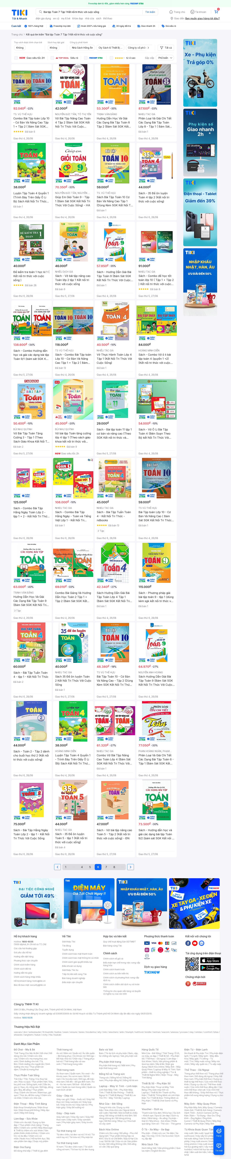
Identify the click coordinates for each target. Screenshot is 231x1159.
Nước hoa (25, 1138)
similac (198, 1032)
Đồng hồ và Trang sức (112, 1073)
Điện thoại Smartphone (25, 1107)
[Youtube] (195, 943)
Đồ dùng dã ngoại (204, 1076)
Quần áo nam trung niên (74, 1087)
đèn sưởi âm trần (198, 1152)
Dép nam (71, 1119)
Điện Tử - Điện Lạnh (196, 1049)
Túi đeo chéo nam (74, 1146)
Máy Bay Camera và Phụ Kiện (202, 1122)
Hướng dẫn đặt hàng (23, 956)
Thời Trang (168, 1053)
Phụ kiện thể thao (203, 1079)
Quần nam (75, 1073)
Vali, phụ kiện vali (129, 1056)
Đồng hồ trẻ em (130, 1080)
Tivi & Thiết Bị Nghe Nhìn (159, 1073)
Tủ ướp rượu (215, 1064)
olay (191, 1032)
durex (82, 1032)
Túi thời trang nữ (66, 1130)
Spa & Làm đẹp (162, 1115)
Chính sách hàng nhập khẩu (27, 977)
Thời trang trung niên (72, 1064)
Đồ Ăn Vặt (109, 1141)
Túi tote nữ (74, 1137)
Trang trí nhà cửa (107, 1107)
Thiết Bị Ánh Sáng (203, 1110)
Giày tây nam (77, 1117)
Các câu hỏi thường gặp (25, 948)
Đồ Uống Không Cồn (116, 1144)
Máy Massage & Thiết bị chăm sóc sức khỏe (33, 1129)
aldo (122, 1032)
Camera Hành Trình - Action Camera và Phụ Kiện (203, 1113)
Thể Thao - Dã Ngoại (196, 1069)
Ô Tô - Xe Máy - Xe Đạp (155, 1129)
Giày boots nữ (68, 1104)
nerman (156, 1032)
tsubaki (57, 1035)
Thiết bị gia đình (40, 1151)
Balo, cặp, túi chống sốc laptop (118, 1054)
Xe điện (170, 1133)
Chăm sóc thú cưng (108, 1133)
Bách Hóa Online (109, 1129)
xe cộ (56, 18)
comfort (208, 1032)
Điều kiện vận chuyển (72, 982)
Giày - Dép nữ (64, 1095)
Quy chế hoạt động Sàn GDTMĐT (119, 941)
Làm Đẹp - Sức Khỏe (26, 1118)
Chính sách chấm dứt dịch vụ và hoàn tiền (121, 985)
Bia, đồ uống (25, 1090)
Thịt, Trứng (29, 1079)
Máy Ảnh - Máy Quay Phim (200, 1103)
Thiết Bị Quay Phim (201, 1121)
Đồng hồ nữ (116, 1077)
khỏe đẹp (77, 18)
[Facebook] (188, 943)
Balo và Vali (106, 1049)
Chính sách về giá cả (113, 958)
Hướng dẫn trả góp (23, 973)
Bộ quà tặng (113, 1146)
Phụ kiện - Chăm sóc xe (153, 1133)
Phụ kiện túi (87, 1137)
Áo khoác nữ (79, 1056)
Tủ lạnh (193, 1056)
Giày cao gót (62, 1099)
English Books (159, 1151)
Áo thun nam (62, 1073)
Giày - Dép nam (65, 1113)
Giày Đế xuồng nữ (75, 1107)
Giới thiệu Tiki (68, 941)
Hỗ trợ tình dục (38, 1138)
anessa (174, 1032)
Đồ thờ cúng (110, 1121)
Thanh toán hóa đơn (151, 1113)
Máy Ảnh (210, 1123)
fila (50, 1035)
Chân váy (77, 1058)
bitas (216, 1032)
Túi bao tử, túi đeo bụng (82, 1149)
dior (25, 1032)
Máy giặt (194, 1058)
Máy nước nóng (202, 1061)
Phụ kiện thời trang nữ (109, 1065)
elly (99, 1032)
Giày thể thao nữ (209, 1092)
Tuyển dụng (68, 950)
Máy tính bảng (27, 1113)
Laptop (126, 1098)
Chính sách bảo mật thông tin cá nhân (80, 958)
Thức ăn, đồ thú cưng (29, 1095)
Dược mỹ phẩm (40, 1141)
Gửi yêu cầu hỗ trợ (22, 952)
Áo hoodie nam (69, 1079)
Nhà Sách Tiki (150, 1144)
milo (105, 1032)
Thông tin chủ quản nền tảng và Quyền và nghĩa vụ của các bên (122, 992)
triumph (129, 1032)
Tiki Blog (66, 945)
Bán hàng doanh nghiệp (73, 978)
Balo (101, 1053)
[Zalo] (201, 943)
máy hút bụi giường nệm (202, 1145)
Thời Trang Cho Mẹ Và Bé (26, 1053)
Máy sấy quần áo (199, 1064)
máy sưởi (188, 1133)
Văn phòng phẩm (166, 1148)
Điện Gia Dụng (22, 1147)
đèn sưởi (199, 1133)
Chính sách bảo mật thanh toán (77, 954)
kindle (148, 1032)
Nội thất (113, 1113)
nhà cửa (89, 18)
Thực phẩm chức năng (30, 1125)
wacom (165, 1032)
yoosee (184, 1032)
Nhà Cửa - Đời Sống (110, 1103)
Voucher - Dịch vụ (152, 1109)
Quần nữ (77, 1053)
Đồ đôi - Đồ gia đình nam (78, 1081)
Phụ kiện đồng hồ (113, 1080)
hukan (38, 1035)
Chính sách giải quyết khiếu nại (77, 962)
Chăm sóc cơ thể (28, 1127)
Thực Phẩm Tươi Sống (26, 1075)
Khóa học (167, 1113)
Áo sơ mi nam (75, 1076)
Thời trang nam (65, 1069)
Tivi (191, 1061)
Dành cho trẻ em (28, 1092)
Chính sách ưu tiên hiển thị (116, 973)
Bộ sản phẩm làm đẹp (32, 1140)
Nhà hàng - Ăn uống (157, 1118)
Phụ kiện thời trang (110, 1061)
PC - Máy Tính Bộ (112, 1098)
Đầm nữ (67, 1053)
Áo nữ (59, 1053)
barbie (58, 1032)
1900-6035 (27, 941)
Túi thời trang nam (67, 1143)
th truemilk (48, 1032)
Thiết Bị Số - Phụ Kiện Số (156, 1083)
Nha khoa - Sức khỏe (159, 1121)
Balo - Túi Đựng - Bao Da (202, 1115)
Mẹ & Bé (160, 1064)
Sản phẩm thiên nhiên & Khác (31, 1131)
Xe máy (151, 1136)
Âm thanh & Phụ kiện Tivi (196, 1053)
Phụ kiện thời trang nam (117, 1066)
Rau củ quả (24, 1081)
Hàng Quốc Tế (150, 1049)
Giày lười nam (63, 1117)
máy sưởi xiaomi (206, 1144)
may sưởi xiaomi (199, 1141)
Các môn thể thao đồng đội (204, 1087)
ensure (73, 1032)
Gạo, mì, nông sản (29, 1087)
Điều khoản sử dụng (72, 966)
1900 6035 (27, 1017)
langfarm (28, 1035)
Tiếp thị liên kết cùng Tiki (74, 974)
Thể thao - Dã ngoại (156, 1058)
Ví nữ (87, 1134)
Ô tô (158, 1136)
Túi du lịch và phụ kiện (116, 1053)
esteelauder (35, 1032)
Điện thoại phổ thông (29, 1110)
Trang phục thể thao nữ (195, 1073)
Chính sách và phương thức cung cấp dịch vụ (121, 979)
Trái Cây (18, 1079)
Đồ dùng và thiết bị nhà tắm (119, 1115)
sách (98, 18)
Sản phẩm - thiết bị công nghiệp (161, 1070)
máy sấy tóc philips (205, 1136)
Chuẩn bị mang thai (29, 1069)
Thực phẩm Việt (39, 1081)
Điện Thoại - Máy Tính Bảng (30, 1103)
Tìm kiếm (150, 11)
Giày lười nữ (81, 1104)
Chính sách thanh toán (114, 969)
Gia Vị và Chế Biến (113, 1138)
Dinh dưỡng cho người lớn (31, 1064)
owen (65, 1032)
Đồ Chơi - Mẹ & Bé (24, 1049)
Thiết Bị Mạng (116, 1095)
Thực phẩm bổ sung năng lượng (203, 1094)
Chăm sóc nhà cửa (32, 1098)
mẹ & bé (65, 18)
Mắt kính (126, 1065)
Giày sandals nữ (73, 1102)
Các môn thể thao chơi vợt (203, 1088)
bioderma (91, 1032)
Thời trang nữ (64, 1049)
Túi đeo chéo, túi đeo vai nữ (70, 1134)
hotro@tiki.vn (38, 981)
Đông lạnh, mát (34, 1084)
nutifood (139, 1032)
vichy (45, 1035)
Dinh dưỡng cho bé (29, 1061)
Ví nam (59, 1146)
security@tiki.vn (38, 985)
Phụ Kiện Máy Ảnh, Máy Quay (198, 1107)
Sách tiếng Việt (149, 1148)
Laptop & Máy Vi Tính (164, 1069)
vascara (18, 1032)
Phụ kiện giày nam (71, 1122)
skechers (113, 1032)
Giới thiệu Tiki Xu (70, 970)
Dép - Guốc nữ (78, 1099)
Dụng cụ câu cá (198, 1084)
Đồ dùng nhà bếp (22, 1151)
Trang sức (104, 1077)
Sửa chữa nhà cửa (113, 1110)
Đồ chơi (44, 1053)
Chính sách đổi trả (22, 968)
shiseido (18, 1035)
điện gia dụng (43, 18)
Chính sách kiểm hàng (24, 964)
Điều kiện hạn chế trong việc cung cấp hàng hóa (121, 964)
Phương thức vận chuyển (26, 960)
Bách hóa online (156, 1067)
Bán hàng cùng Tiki (112, 945)
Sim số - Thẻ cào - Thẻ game (166, 1123)
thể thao (107, 18)
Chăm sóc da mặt (22, 1122)
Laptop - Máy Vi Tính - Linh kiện (118, 1086)
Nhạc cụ (122, 1121)
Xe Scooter (167, 1136)
